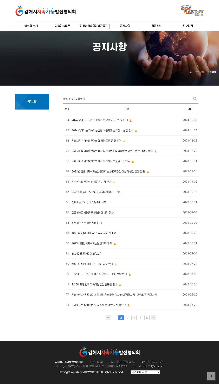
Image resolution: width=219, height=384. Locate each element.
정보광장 (188, 26)
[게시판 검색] (194, 99)
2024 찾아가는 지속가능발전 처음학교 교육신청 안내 (100, 120)
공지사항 (125, 26)
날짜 (190, 109)
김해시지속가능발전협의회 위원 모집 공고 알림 (97, 141)
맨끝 (153, 317)
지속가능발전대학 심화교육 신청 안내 (92, 182)
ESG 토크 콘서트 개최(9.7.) (86, 253)
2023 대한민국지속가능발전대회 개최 (92, 243)
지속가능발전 (62, 26)
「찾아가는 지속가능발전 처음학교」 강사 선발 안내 (99, 274)
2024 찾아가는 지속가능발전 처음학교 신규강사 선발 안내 (103, 130)
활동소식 (156, 26)
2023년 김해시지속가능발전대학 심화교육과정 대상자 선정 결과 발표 (108, 171)
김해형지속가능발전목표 (94, 26)
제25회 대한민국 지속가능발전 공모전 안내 (95, 284)
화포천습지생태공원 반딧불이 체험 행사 (92, 212)
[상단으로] (211, 376)
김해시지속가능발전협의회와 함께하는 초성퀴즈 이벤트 (101, 161)
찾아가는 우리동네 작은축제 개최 (89, 202)
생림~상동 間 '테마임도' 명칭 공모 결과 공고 (95, 233)
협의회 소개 (31, 26)
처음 (108, 317)
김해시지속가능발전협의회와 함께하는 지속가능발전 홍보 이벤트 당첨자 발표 (112, 151)
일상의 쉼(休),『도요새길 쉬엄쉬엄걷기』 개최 (96, 192)
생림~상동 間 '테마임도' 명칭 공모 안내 (93, 264)
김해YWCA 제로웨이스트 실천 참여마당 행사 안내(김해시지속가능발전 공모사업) (114, 295)
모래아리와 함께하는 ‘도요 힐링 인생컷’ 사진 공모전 (99, 305)
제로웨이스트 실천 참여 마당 (87, 223)
